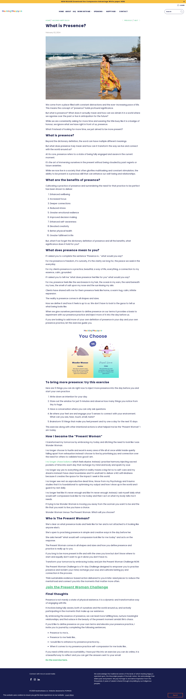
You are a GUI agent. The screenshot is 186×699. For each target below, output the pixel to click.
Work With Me (83, 11)
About (68, 11)
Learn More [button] (69, 695)
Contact (123, 11)
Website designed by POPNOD (60, 691)
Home (61, 11)
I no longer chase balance (59, 461)
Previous (128, 20)
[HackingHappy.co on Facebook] (31, 679)
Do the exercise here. (57, 660)
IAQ (74, 11)
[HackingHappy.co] (12, 11)
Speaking (98, 11)
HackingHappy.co (41, 691)
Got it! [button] (175, 695)
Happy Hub (111, 11)
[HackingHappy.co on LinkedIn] (38, 679)
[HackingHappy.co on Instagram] (35, 679)
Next (136, 20)
